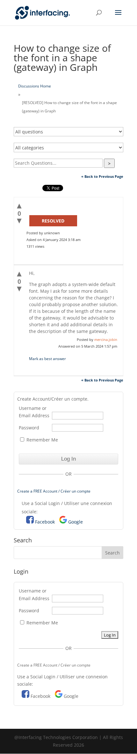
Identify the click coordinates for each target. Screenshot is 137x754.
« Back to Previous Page (102, 176)
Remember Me (41, 440)
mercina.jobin (105, 339)
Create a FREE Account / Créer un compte (53, 491)
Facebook (45, 522)
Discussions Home (34, 86)
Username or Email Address (34, 412)
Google (75, 522)
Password (29, 428)
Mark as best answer (47, 358)
